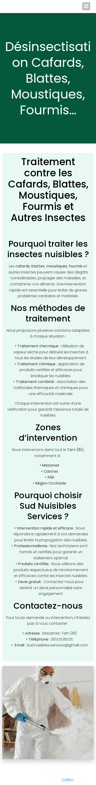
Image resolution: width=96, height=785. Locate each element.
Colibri (67, 779)
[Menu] (86, 6)
